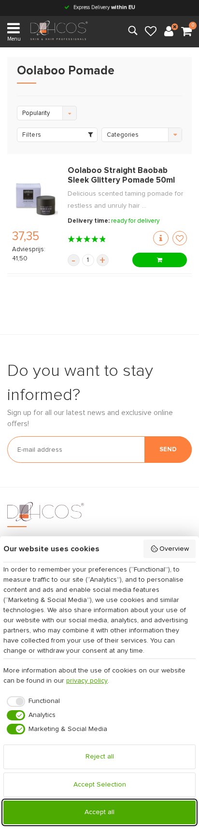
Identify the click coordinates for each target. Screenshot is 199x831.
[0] (186, 32)
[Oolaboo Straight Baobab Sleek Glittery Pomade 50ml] (35, 199)
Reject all (99, 756)
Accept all (99, 812)
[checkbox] (31, 701)
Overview (174, 548)
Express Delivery (103, 7)
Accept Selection (99, 784)
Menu (14, 39)
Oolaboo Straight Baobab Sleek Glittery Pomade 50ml (121, 176)
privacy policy (87, 680)
